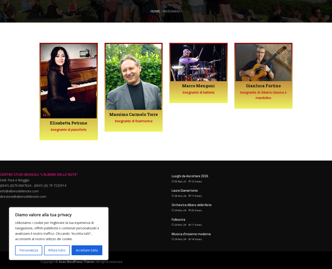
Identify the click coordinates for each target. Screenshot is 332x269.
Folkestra (178, 219)
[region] (58, 233)
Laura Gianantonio (185, 190)
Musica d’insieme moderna (191, 234)
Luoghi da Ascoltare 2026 (190, 176)
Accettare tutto (87, 250)
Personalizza (28, 250)
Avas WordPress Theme (76, 262)
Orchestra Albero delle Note (192, 205)
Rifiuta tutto (56, 250)
